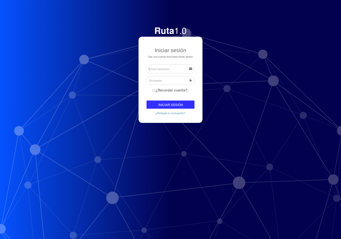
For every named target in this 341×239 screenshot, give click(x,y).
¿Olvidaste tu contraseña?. (170, 113)
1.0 (170, 30)
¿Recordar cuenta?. (172, 90)
